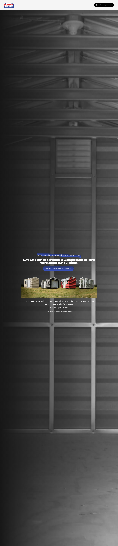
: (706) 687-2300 (63, 308)
